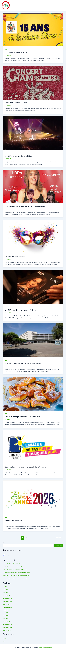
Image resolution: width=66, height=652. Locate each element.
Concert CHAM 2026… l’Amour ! (16, 103)
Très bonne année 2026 (13, 520)
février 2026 (6, 592)
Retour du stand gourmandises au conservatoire (22, 417)
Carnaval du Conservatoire (15, 257)
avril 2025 (5, 613)
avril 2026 (5, 589)
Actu (6, 49)
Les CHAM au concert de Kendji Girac (18, 156)
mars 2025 (6, 615)
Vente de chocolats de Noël (20, 579)
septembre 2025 (7, 607)
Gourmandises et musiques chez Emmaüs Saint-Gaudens (25, 467)
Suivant (59, 538)
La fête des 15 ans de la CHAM (16, 52)
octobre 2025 (7, 604)
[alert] (33, 555)
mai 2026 (5, 587)
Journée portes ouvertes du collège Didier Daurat (23, 363)
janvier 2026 (6, 595)
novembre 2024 (7, 627)
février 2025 (6, 618)
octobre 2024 (7, 630)
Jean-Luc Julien (7, 579)
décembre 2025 (7, 598)
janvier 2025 (6, 621)
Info (6, 153)
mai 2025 (5, 610)
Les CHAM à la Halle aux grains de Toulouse (20, 310)
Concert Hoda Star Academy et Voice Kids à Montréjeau (25, 206)
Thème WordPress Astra (45, 647)
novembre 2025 (7, 601)
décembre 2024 (7, 624)
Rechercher (6, 543)
